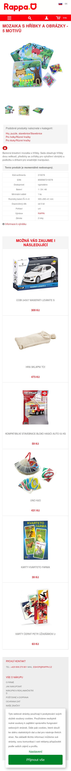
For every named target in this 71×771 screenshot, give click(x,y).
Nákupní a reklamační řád (20, 692)
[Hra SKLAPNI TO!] (35, 340)
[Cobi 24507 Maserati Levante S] (35, 274)
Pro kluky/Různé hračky (18, 140)
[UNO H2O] (35, 474)
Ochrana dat (13, 701)
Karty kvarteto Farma (35, 567)
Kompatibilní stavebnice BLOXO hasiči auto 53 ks (35, 433)
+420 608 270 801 (19, 666)
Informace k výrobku (15, 224)
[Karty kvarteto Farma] (35, 541)
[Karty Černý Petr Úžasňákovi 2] (35, 607)
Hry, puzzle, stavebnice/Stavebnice (24, 133)
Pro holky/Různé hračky (18, 136)
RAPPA (41, 213)
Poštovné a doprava (17, 697)
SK (66, 3)
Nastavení (35, 751)
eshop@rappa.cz (42, 666)
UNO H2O (35, 500)
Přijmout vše (35, 760)
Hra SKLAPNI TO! (35, 366)
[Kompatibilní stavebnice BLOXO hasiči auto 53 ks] (35, 407)
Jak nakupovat (14, 686)
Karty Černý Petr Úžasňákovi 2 (35, 634)
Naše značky (13, 705)
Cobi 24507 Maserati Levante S (35, 300)
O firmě (10, 682)
